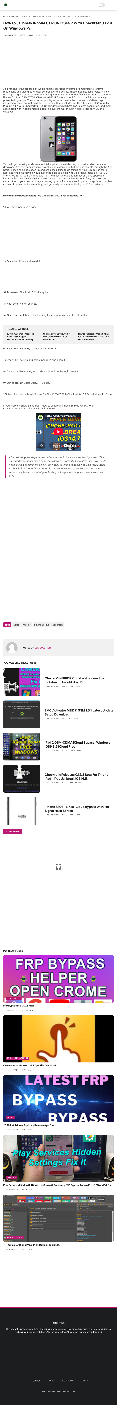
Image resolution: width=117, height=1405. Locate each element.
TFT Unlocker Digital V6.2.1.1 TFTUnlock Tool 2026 (31, 1245)
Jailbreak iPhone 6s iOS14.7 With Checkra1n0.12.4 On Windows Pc (56, 337)
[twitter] (11, 632)
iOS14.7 (27, 624)
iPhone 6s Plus (41, 624)
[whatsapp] (17, 632)
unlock (10, 1118)
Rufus (23, 261)
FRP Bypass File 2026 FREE (18, 1005)
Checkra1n (25, 292)
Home (6, 16)
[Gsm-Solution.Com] (5, 6)
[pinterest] (22, 632)
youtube (84, 1381)
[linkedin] (28, 632)
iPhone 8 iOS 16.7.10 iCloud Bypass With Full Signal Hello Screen (77, 809)
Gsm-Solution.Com (65, 1391)
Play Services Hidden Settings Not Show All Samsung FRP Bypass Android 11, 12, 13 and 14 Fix (57, 1185)
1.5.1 (63, 718)
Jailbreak (15, 16)
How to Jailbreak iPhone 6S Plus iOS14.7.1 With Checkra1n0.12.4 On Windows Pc (93, 337)
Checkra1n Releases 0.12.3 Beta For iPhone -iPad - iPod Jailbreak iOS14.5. (77, 777)
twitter (51, 1381)
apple (16, 624)
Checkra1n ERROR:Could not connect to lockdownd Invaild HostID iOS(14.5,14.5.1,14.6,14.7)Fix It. (74, 680)
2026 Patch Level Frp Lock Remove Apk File (28, 1125)
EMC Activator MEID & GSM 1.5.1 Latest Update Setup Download (79, 712)
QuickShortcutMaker (17, 1058)
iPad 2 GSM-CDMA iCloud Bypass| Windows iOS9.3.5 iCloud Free (77, 744)
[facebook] (5, 632)
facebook (35, 1381)
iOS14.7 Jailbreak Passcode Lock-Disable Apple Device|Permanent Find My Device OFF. (20, 337)
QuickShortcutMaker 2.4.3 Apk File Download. (30, 1065)
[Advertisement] (58, 65)
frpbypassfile (14, 998)
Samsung (11, 1178)
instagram (67, 1381)
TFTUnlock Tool (15, 1238)
